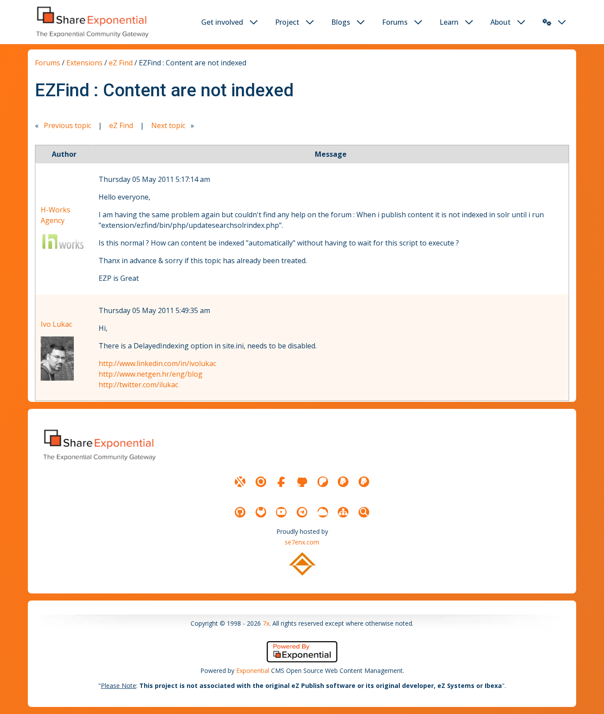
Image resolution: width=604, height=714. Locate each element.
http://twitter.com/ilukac (138, 384)
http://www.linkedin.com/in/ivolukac (157, 363)
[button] (547, 22)
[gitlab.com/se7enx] (261, 512)
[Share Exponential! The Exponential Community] (91, 22)
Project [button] (287, 22)
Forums (47, 63)
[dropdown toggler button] (253, 22)
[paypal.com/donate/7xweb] (364, 481)
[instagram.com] (261, 481)
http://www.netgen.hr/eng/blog (151, 374)
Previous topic (67, 125)
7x (266, 623)
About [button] (500, 22)
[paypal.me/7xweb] (343, 481)
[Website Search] (364, 512)
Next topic (168, 125)
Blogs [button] (340, 22)
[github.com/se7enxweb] (240, 512)
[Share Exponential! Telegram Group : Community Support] (302, 512)
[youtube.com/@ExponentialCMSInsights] (281, 512)
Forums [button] (395, 22)
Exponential (252, 670)
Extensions (84, 63)
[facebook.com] (281, 481)
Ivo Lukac (56, 324)
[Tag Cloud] (322, 512)
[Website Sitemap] (343, 512)
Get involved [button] (222, 22)
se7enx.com (302, 542)
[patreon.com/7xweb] (322, 481)
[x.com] (240, 481)
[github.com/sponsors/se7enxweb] (302, 481)
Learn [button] (449, 22)
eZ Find (121, 63)
